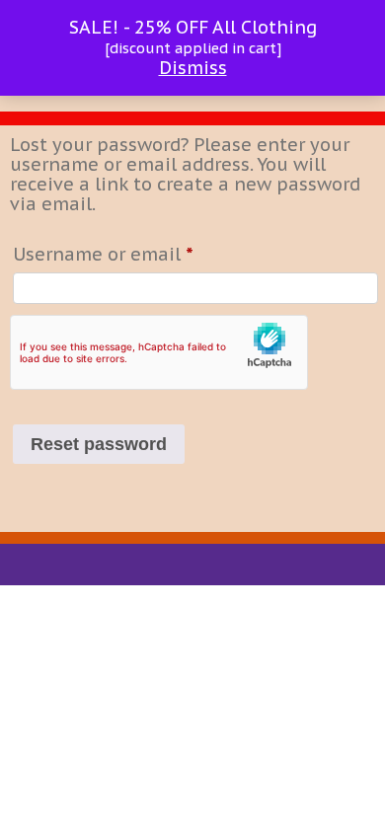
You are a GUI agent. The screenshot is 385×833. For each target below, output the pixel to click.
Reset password (99, 444)
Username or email (142, 253)
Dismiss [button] (193, 67)
